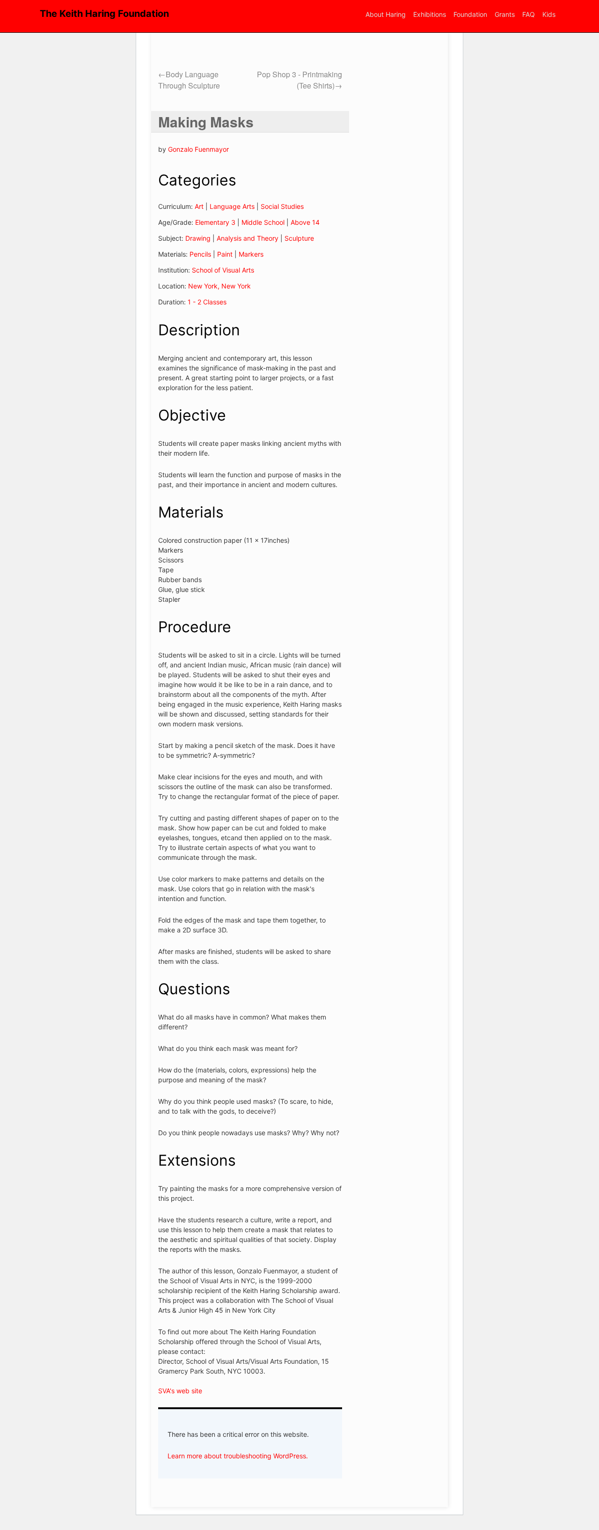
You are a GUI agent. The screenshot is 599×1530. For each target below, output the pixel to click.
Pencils (200, 254)
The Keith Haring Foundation (104, 13)
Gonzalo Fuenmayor (198, 149)
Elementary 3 (215, 222)
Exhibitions (429, 14)
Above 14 (305, 222)
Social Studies (282, 206)
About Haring (385, 14)
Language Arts (232, 206)
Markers (251, 254)
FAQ (528, 14)
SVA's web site (180, 1391)
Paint (225, 254)
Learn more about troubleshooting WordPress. (238, 1456)
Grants (505, 14)
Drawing (198, 238)
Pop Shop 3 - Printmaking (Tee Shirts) (299, 80)
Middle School (263, 222)
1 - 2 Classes (207, 302)
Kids (548, 14)
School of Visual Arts (223, 270)
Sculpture (299, 238)
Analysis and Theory (247, 238)
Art (199, 206)
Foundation (470, 14)
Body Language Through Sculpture (189, 80)
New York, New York (219, 286)
